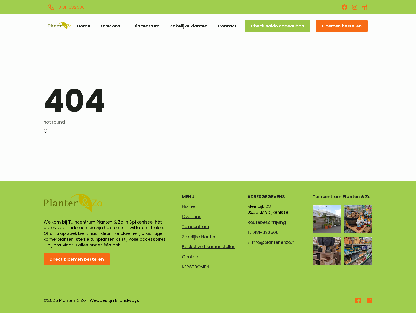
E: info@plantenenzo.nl (271, 242)
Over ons (110, 26)
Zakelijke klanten (189, 26)
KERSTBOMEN (195, 267)
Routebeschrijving (266, 222)
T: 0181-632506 (263, 232)
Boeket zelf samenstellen (208, 247)
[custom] (344, 7)
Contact (227, 26)
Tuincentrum (145, 26)
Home (83, 26)
